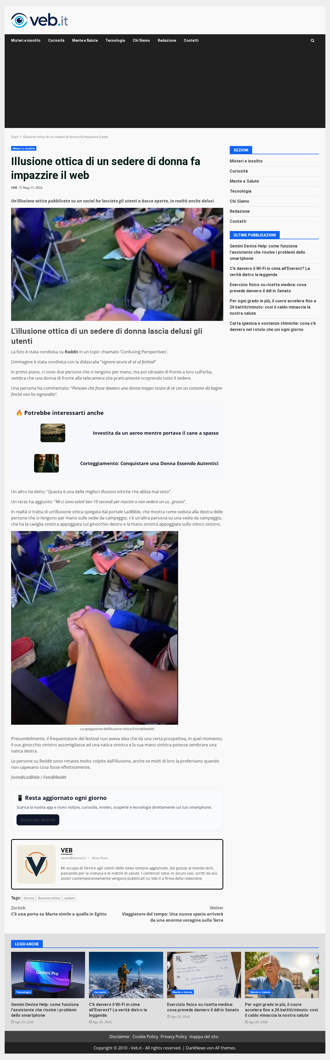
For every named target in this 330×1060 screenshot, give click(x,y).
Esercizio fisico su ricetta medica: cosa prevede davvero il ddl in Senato (204, 975)
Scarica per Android (38, 819)
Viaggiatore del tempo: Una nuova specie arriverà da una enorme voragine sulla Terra (172, 914)
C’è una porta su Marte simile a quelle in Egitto (59, 911)
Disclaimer (119, 1036)
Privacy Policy (174, 1036)
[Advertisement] (165, 89)
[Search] (312, 41)
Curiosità (56, 40)
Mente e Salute (85, 40)
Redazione (167, 40)
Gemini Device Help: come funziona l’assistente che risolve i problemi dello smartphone (267, 252)
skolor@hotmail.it (73, 858)
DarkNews (196, 1048)
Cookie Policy (145, 1036)
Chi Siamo (141, 40)
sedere (69, 898)
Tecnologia (115, 40)
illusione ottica (49, 898)
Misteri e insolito (25, 40)
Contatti (191, 40)
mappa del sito (203, 1036)
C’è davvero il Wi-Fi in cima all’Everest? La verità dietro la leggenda (126, 975)
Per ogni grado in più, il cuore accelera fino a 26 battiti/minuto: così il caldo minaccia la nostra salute (273, 306)
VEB (14, 187)
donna (29, 898)
